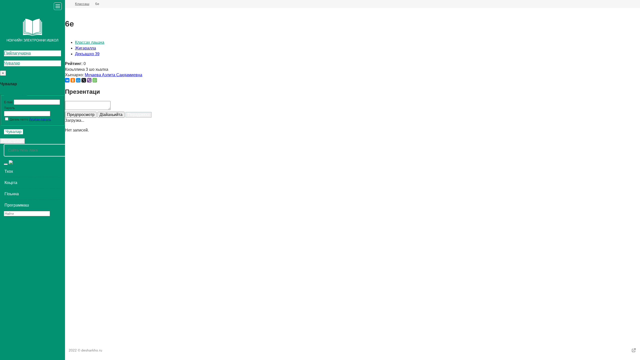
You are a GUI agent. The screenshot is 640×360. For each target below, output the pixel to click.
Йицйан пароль (40, 119)
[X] (84, 80)
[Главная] (67, 4)
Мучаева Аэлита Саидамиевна (113, 75)
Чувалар (12, 63)
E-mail (8, 102)
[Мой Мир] (78, 80)
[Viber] (89, 80)
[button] (32, 171)
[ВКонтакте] (67, 80)
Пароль (9, 108)
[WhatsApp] (94, 80)
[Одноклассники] (72, 80)
